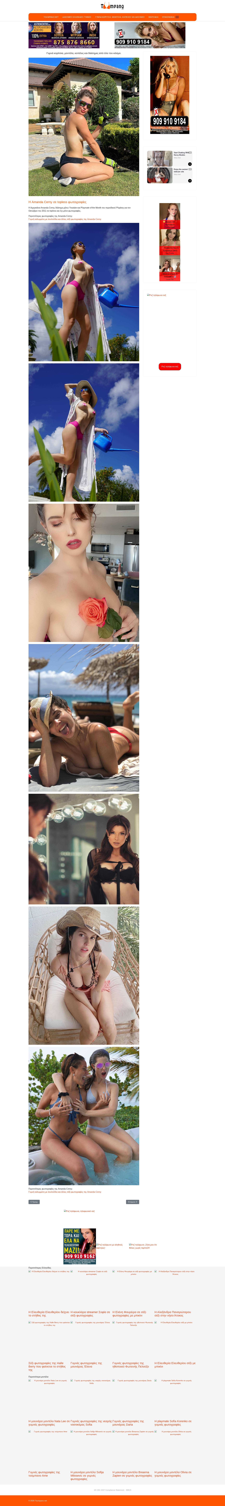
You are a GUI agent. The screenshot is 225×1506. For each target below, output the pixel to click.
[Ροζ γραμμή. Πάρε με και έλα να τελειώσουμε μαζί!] (79, 1246)
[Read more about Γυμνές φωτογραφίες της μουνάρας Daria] (134, 1410)
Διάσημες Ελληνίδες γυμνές (77, 17)
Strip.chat (177, 158)
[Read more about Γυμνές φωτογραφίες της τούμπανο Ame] (50, 1461)
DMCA (128, 1490)
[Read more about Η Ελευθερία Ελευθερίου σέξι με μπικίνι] (176, 1352)
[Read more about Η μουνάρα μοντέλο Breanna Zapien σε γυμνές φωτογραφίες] (134, 1461)
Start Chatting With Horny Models (182, 154)
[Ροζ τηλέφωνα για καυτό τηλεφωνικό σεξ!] (155, 35)
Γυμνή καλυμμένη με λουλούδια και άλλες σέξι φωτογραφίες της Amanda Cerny (65, 219)
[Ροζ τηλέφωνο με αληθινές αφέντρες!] (112, 1246)
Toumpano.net (51, 17)
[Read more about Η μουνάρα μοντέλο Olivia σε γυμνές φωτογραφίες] (176, 1456)
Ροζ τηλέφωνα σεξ (169, 366)
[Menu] (177, 17)
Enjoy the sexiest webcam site (181, 170)
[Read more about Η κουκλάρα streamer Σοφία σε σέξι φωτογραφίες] (92, 1296)
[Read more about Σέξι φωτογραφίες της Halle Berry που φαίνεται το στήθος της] (50, 1353)
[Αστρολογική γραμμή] (70, 35)
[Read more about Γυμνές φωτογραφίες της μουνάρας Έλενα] (92, 1355)
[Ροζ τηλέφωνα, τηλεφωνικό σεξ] (112, 1219)
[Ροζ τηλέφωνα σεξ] (169, 95)
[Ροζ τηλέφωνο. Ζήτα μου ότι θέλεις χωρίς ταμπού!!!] (145, 1246)
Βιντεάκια (153, 17)
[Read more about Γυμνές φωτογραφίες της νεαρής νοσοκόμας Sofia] (92, 1406)
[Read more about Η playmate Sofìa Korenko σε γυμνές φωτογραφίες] (176, 1410)
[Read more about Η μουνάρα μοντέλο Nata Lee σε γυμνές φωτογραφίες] (50, 1402)
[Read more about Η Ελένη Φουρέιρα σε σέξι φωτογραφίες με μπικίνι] (134, 1301)
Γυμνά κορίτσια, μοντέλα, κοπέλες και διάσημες (120, 17)
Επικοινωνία (168, 17)
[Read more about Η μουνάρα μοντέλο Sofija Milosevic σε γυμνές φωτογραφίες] (92, 1458)
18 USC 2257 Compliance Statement (109, 1490)
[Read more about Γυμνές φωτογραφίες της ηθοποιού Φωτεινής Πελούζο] (134, 1350)
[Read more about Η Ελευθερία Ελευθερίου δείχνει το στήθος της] (50, 1301)
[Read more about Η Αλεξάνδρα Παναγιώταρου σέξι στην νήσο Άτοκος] (176, 1301)
